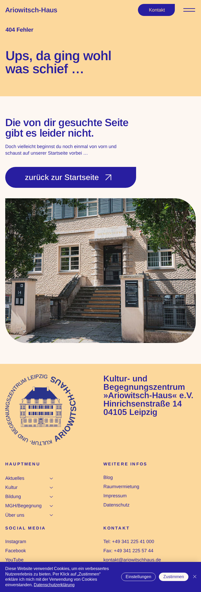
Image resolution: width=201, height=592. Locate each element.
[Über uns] (51, 515)
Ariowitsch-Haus (31, 10)
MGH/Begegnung (23, 505)
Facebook (15, 550)
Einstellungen (138, 576)
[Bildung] (51, 496)
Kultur (11, 487)
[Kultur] (51, 487)
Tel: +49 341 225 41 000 (128, 541)
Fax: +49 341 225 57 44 (128, 550)
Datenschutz (116, 505)
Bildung (13, 496)
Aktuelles (14, 478)
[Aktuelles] (51, 478)
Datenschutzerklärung (54, 585)
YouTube (14, 559)
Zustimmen (173, 576)
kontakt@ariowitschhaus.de (132, 559)
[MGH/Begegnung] (51, 505)
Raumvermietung (121, 486)
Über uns (14, 515)
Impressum (115, 495)
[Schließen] (195, 577)
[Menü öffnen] (189, 10)
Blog (108, 477)
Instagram (15, 541)
